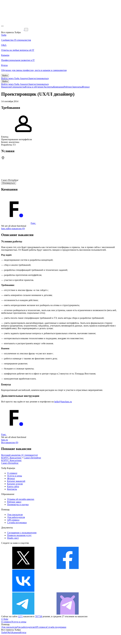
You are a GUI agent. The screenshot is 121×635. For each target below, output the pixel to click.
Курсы (23, 632)
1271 (20, 616)
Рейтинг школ (14, 502)
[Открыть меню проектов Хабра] (2, 26)
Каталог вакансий (16, 481)
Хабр (3, 632)
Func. (33, 223)
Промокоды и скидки (18, 504)
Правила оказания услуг (19, 535)
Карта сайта (13, 486)
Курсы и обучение (34, 87)
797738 (38, 616)
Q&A (9, 632)
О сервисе (12, 473)
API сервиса (13, 520)
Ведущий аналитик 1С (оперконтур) (19, 455)
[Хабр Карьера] (12, 29)
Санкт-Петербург (32, 457)
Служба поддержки (17, 522)
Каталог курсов (15, 484)
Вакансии (6, 87)
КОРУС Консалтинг (11, 457)
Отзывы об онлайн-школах (20, 499)
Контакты (12, 489)
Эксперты (48, 87)
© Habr (4, 619)
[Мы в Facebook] (67, 568)
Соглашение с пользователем (21, 532)
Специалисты (18, 87)
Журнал (86, 87)
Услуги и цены (14, 476)
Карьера (16, 632)
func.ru (4, 228)
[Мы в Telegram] (23, 613)
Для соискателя (15, 514)
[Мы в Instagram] (67, 591)
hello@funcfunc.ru (63, 401)
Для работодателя (16, 517)
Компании (58, 87)
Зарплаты (77, 87)
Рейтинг (68, 87)
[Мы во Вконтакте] (23, 591)
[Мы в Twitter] (23, 568)
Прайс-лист (13, 538)
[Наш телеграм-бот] (67, 613)
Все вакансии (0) (16, 228)
